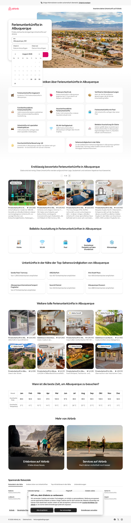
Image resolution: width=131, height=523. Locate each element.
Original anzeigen (84, 3)
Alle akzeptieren (41, 510)
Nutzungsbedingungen (41, 519)
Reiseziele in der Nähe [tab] (15, 484)
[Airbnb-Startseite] (13, 8)
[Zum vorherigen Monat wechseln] (15, 54)
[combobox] (30, 41)
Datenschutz (27, 519)
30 (39, 79)
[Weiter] (69, 175)
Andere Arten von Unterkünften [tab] (37, 484)
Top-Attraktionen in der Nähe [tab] (61, 484)
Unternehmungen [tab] (80, 484)
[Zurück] (61, 175)
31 (15, 83)
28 (31, 79)
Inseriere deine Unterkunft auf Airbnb (107, 9)
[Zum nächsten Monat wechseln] (39, 54)
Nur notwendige (65, 510)
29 (35, 79)
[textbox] (20, 48)
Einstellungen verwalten (89, 510)
